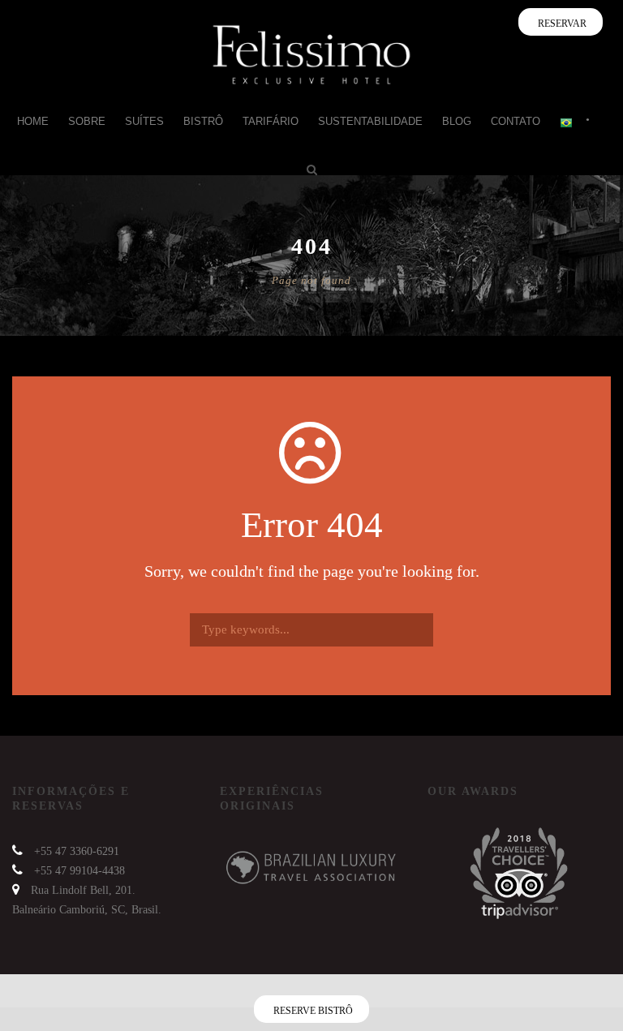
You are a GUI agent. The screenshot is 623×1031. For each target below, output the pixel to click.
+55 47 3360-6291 (76, 851)
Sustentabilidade (370, 121)
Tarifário (271, 121)
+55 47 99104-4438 (79, 871)
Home (33, 121)
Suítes (144, 121)
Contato (515, 121)
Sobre (86, 121)
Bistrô (203, 121)
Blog (456, 121)
